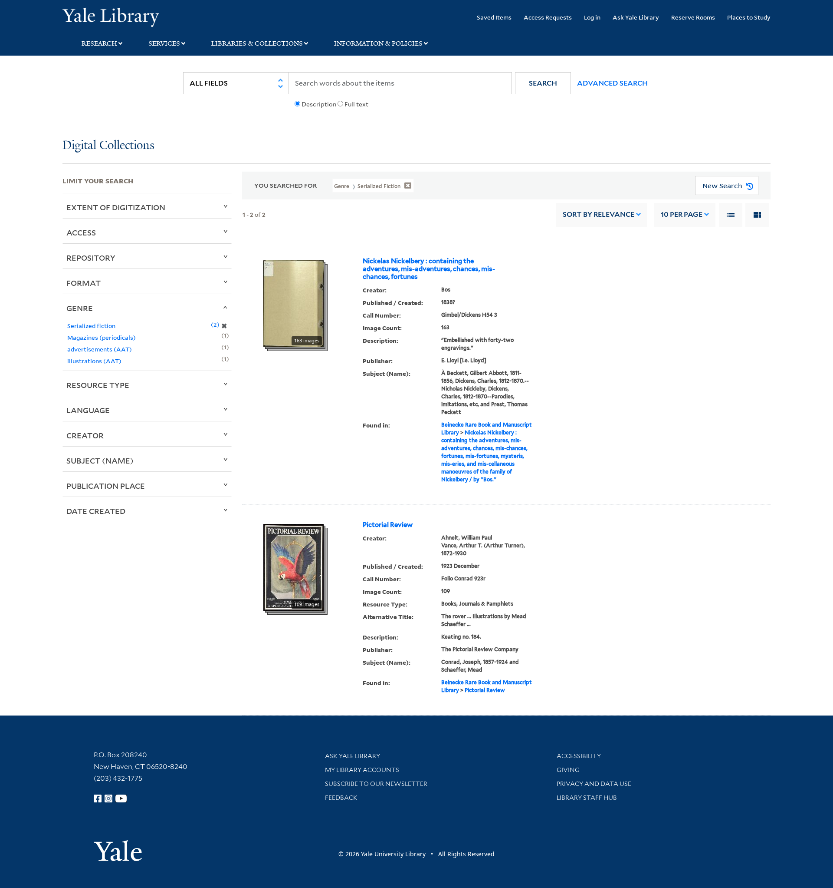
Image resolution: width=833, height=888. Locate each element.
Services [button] (164, 43)
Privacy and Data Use (594, 783)
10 (681, 214)
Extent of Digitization (115, 207)
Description (319, 104)
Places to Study (749, 17)
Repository (90, 257)
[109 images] (293, 566)
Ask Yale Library (636, 17)
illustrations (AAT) (94, 361)
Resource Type (97, 385)
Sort (598, 214)
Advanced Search (612, 83)
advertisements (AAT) (99, 349)
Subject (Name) (100, 460)
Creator (85, 435)
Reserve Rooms (693, 17)
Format (83, 283)
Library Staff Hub (587, 797)
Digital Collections (108, 145)
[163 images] (293, 303)
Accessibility (579, 755)
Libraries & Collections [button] (257, 43)
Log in (592, 17)
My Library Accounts (362, 769)
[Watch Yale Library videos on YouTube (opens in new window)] (121, 798)
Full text (356, 104)
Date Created (95, 511)
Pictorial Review (388, 525)
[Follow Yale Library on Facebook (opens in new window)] (98, 798)
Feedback (341, 797)
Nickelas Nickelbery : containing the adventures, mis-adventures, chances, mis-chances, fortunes (429, 269)
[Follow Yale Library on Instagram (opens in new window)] (108, 798)
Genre (79, 308)
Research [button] (99, 43)
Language (88, 410)
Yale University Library (115, 16)
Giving (568, 769)
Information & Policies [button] (378, 43)
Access (81, 232)
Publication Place (105, 485)
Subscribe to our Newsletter (376, 783)
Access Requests (548, 17)
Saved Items (494, 17)
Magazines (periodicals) (101, 337)
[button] (543, 83)
